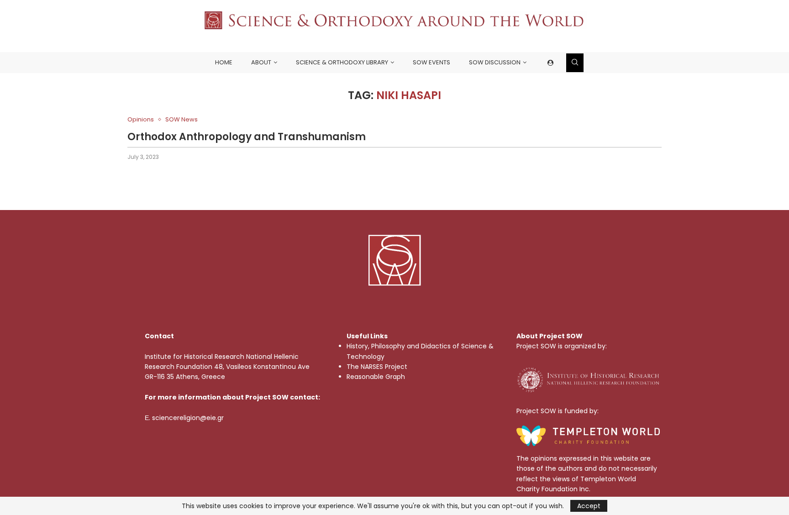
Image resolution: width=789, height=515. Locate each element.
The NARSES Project (377, 366)
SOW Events (431, 62)
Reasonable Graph (376, 376)
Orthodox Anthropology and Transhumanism (246, 137)
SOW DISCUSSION (495, 62)
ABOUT (261, 62)
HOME (223, 62)
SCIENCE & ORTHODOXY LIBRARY (342, 62)
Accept (588, 505)
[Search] (575, 62)
